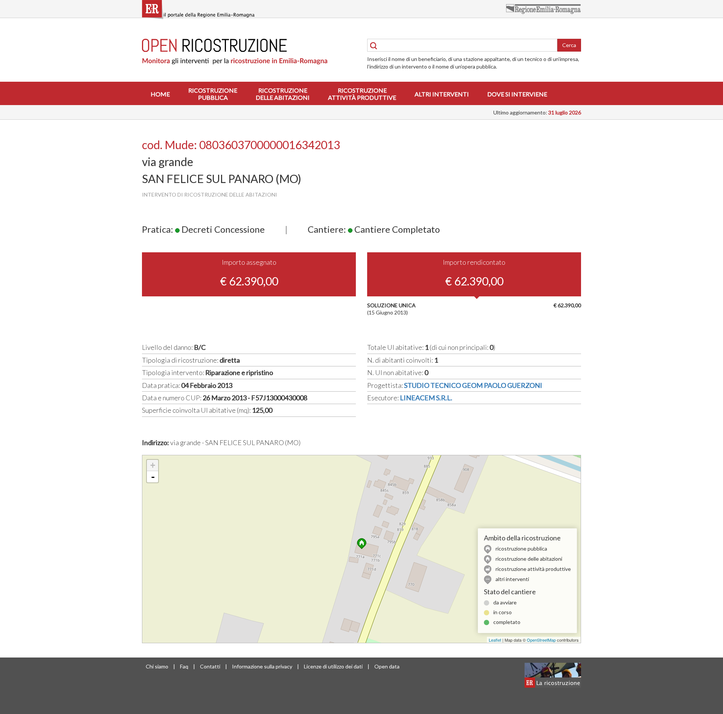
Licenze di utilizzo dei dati (333, 666)
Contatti (210, 666)
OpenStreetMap (541, 640)
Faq (184, 666)
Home (160, 94)
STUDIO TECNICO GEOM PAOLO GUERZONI (473, 385)
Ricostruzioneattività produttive (362, 94)
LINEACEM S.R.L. (426, 398)
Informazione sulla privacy (262, 666)
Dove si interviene (517, 94)
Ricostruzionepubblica (212, 94)
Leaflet (495, 640)
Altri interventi (442, 94)
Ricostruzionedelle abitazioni (283, 94)
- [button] (153, 476)
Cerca (569, 45)
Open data (387, 666)
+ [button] (152, 465)
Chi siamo (157, 666)
